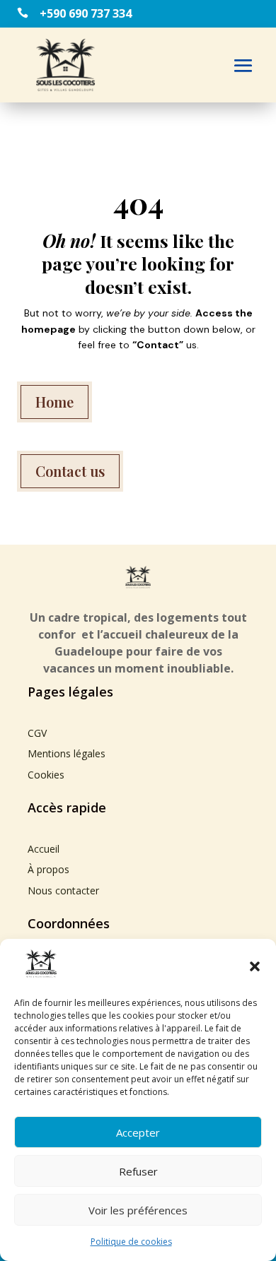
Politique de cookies (131, 1242)
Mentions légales (66, 753)
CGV (37, 733)
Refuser (138, 1171)
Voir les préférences (138, 1210)
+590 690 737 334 (86, 13)
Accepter (138, 1132)
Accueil (43, 849)
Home (54, 401)
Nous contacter (63, 890)
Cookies (46, 774)
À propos (48, 869)
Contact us (70, 470)
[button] (255, 966)
